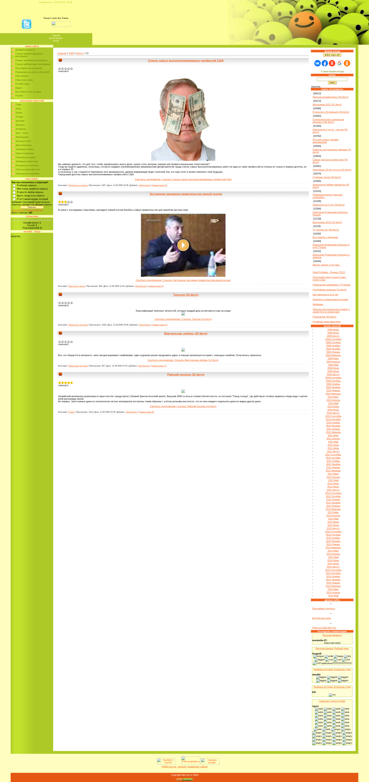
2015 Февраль (333, 586)
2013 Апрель (333, 515)
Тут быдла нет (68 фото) (326, 229)
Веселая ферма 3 (332, 635)
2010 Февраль (333, 393)
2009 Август (333, 374)
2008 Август (333, 336)
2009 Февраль (333, 355)
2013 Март (333, 512)
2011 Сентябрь (333, 454)
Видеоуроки (22, 137)
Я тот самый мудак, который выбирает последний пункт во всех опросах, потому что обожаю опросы (32, 202)
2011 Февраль (333, 432)
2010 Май (333, 403)
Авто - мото (22, 133)
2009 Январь (333, 352)
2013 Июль (333, 525)
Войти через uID (332, 55)
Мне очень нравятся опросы (32, 188)
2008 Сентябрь (333, 339)
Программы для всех (323, 608)
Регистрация (56, 38)
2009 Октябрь (333, 381)
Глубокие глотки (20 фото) (327, 177)
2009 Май (333, 365)
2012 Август (333, 490)
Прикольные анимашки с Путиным (331, 284)
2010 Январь (333, 390)
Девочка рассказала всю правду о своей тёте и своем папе (331, 310)
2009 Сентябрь (333, 377)
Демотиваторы (24, 145)
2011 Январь (333, 429)
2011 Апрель (333, 438)
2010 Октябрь (333, 419)
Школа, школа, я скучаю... (327, 265)
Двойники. (318, 304)
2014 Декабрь (333, 579)
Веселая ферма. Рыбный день (332, 648)
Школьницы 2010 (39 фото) (327, 222)
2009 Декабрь (333, 387)
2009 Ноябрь (333, 384)
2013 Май (333, 518)
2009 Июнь (333, 368)
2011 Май (333, 441)
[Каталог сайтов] (178, 764)
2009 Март (333, 358)
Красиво (20, 120)
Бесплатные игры (321, 618)
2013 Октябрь (333, 534)
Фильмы (20, 125)
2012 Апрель (333, 477)
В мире (19, 116)
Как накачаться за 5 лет (325, 294)
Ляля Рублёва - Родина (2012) (329, 272)
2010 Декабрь (333, 425)
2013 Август (333, 528)
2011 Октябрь (333, 458)
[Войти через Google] (339, 63)
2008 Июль (333, 332)
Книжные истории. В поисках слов (332, 669)
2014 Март (333, 550)
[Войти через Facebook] (325, 63)
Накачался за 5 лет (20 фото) (329, 204)
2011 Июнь (333, 445)
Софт (19, 104)
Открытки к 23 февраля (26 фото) (331, 112)
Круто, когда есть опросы (30, 195)
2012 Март (333, 474)
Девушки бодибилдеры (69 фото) (330, 97)
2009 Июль (333, 371)
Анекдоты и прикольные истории (330, 299)
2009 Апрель (333, 361)
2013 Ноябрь (333, 538)
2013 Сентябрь (333, 531)
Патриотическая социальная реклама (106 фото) (328, 120)
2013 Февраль (333, 509)
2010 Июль (333, 409)
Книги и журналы (25, 153)
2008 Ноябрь (333, 345)
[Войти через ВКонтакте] (317, 63)
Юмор (19, 112)
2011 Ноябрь (333, 461)
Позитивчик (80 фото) (324, 316)
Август (80, 53)
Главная (56, 35)
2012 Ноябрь (333, 499)
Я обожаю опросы (26, 185)
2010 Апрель (333, 400)
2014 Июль (333, 563)
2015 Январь (333, 583)
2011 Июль (333, 448)
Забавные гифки (25, 149)
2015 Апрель (333, 592)
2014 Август (333, 567)
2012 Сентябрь (333, 493)
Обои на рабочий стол (28, 169)
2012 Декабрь (333, 502)
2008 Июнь (333, 329)
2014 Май (333, 557)
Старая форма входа (332, 71)
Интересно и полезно (27, 165)
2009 (71, 53)
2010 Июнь (333, 406)
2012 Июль (333, 486)
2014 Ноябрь (333, 576)
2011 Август (333, 451)
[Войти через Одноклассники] (347, 63)
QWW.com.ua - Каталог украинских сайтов (185, 766)
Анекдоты (21, 129)
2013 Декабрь (333, 541)
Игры (18, 108)
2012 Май (333, 480)
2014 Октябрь (333, 573)
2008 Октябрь (333, 342)
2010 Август (333, 413)
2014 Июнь (333, 560)
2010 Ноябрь (333, 422)
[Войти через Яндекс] (332, 63)
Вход (56, 40)
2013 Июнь (333, 522)
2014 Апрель (333, 554)
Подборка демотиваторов (326, 321)
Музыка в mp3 (23, 141)
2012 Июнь (333, 483)
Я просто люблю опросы (30, 192)
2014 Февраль (333, 547)
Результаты (18, 210)
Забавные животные (27, 161)
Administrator (145, 185)
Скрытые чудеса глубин (332, 701)
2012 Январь (333, 467)
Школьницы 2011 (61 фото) (327, 104)
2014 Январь (333, 544)
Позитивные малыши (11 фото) (330, 289)
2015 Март (333, 589)
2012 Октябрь (333, 496)
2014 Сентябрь (333, 570)
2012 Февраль (333, 470)
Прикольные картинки (27, 173)
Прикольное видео (26, 157)
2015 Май (333, 595)
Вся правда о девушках (325, 237)
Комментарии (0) (159, 185)
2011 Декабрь (333, 464)
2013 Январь (333, 506)
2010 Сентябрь (333, 416)
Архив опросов (34, 210)
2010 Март (333, 397)
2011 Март (333, 435)
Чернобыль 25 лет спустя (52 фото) (332, 169)
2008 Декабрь (333, 349)
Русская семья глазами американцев (325, 140)
